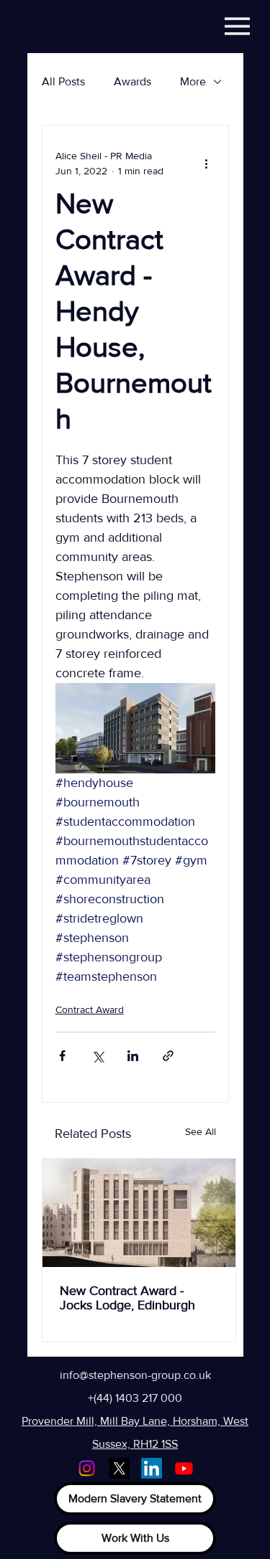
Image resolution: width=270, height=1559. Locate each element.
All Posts (63, 81)
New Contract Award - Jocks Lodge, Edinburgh (127, 1298)
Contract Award (89, 1009)
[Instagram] (86, 1468)
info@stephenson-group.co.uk (135, 1375)
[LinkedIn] (151, 1468)
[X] (119, 1468)
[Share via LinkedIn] (133, 1056)
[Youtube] (184, 1468)
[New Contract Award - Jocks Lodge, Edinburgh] (138, 1213)
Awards (132, 81)
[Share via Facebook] (62, 1056)
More (193, 81)
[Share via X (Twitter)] (97, 1056)
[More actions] (206, 163)
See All (200, 1131)
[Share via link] (168, 1056)
